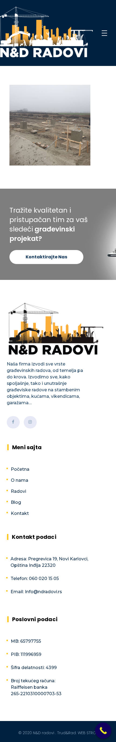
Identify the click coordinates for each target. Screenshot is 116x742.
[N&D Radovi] (46, 32)
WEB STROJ (88, 733)
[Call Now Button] (103, 730)
